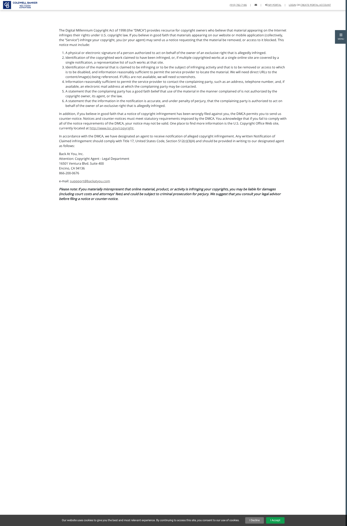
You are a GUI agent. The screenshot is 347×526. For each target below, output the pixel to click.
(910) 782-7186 (238, 5)
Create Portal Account (315, 5)
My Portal (274, 5)
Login (292, 5)
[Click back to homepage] (18, 4)
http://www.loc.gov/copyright (112, 128)
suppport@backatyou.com (90, 181)
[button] (341, 37)
